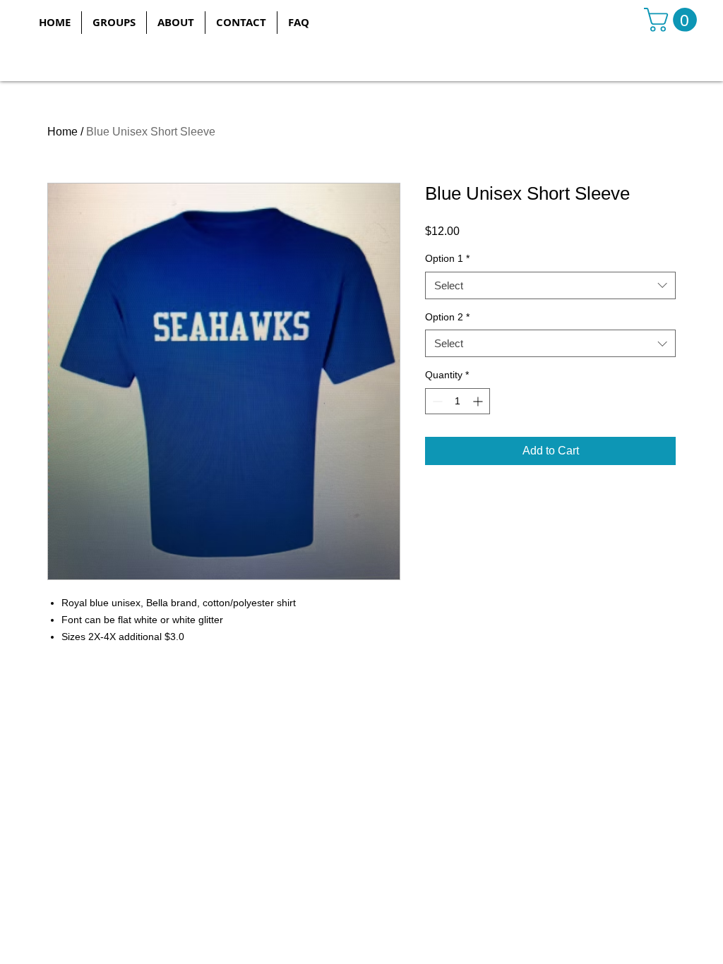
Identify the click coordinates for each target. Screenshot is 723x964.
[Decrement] (436, 401)
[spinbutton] (457, 401)
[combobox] (550, 285)
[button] (114, 22)
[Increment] (479, 401)
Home (62, 132)
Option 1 (447, 258)
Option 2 (447, 317)
